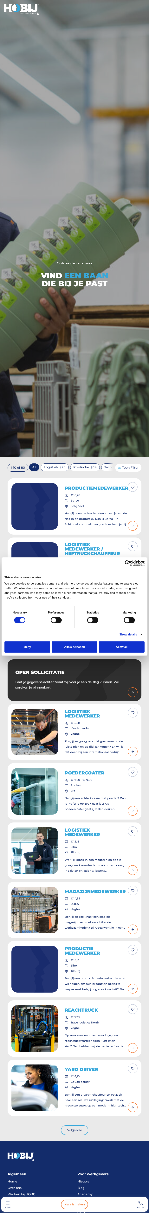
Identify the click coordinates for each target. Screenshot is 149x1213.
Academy (85, 1194)
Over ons (15, 1188)
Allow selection (74, 646)
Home (12, 1181)
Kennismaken (74, 1204)
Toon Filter (130, 467)
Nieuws (83, 1181)
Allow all (121, 646)
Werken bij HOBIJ (22, 1194)
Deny (27, 646)
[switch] (56, 620)
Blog (81, 1188)
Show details (128, 634)
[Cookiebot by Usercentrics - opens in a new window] (128, 563)
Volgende (74, 1130)
